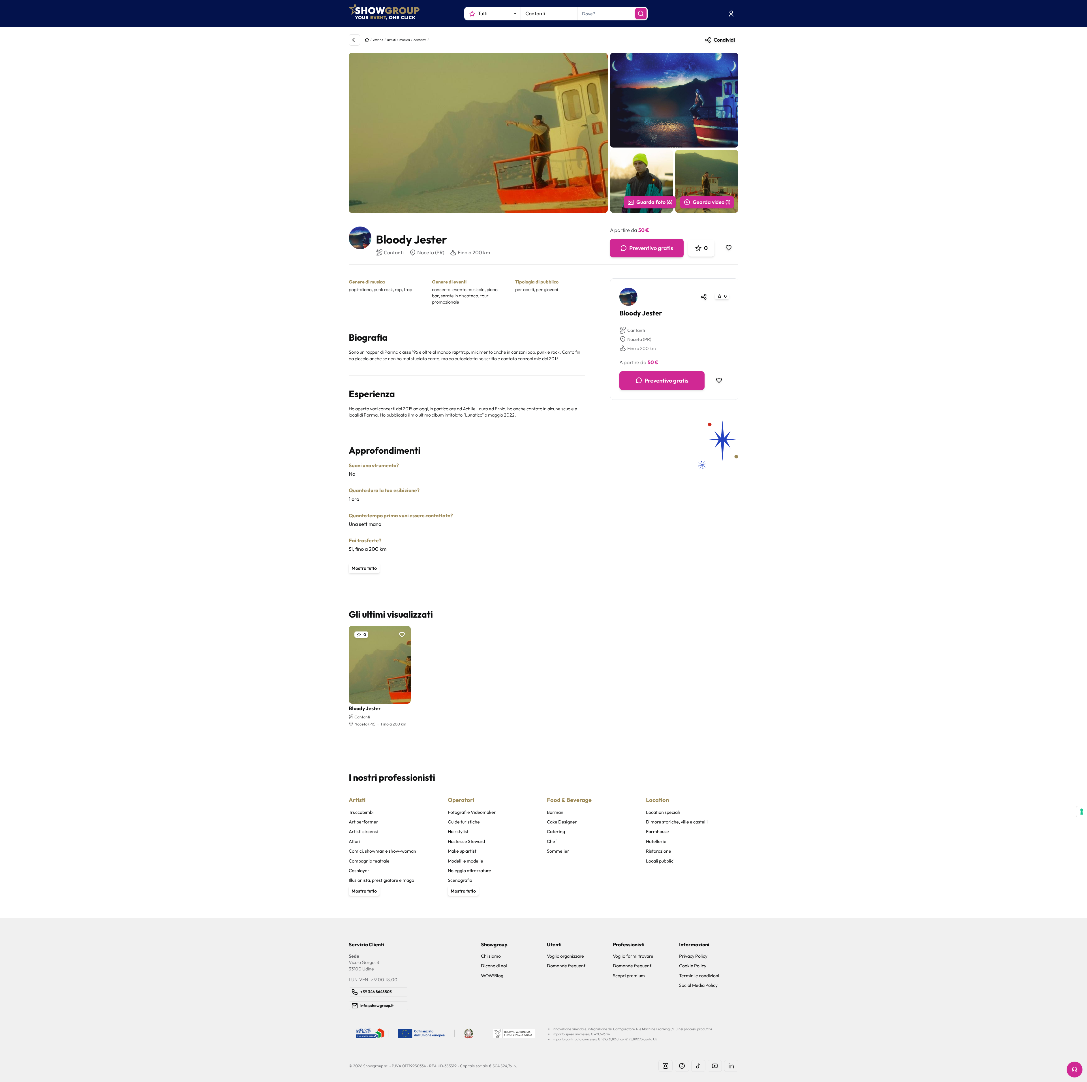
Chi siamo (491, 956)
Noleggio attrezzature (469, 870)
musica (404, 40)
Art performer (363, 822)
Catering (556, 831)
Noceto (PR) (430, 252)
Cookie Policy (692, 965)
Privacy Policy (693, 956)
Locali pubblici (660, 861)
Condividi (724, 40)
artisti (391, 40)
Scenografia (460, 880)
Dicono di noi (494, 965)
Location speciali (663, 812)
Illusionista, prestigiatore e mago (381, 880)
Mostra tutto (364, 568)
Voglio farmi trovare (633, 956)
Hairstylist (458, 831)
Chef (552, 841)
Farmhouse (657, 831)
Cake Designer (562, 822)
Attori (354, 841)
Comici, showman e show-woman (382, 851)
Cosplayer (359, 870)
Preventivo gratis (651, 247)
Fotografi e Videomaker (472, 812)
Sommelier (558, 851)
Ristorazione (658, 851)
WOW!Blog (492, 975)
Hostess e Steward (466, 841)
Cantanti (636, 330)
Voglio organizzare (565, 956)
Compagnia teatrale (369, 861)
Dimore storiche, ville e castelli (677, 822)
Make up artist (462, 851)
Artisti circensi (363, 831)
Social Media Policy (698, 985)
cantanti (420, 40)
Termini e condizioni (699, 975)
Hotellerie (656, 841)
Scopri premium (629, 975)
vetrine (378, 40)
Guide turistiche (464, 822)
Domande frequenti (567, 965)
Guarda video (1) (711, 202)
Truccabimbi (361, 812)
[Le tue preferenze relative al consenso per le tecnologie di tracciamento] (1081, 811)
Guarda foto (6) (654, 202)
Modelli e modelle (465, 861)
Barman (555, 812)
